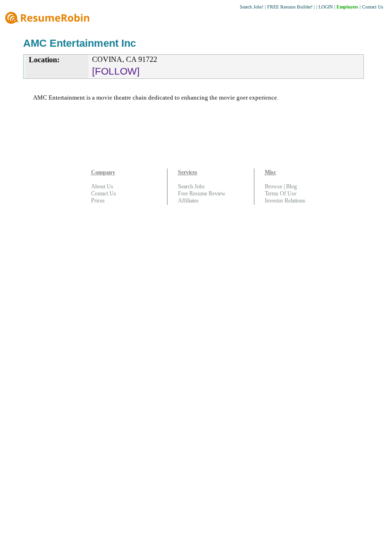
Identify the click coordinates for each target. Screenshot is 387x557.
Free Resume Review (202, 193)
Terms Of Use (280, 193)
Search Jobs (191, 186)
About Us (102, 186)
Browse (273, 186)
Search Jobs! (251, 6)
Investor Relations (285, 200)
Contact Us (372, 6)
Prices (98, 200)
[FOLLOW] (116, 71)
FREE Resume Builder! (289, 6)
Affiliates (188, 200)
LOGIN (326, 6)
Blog (291, 186)
